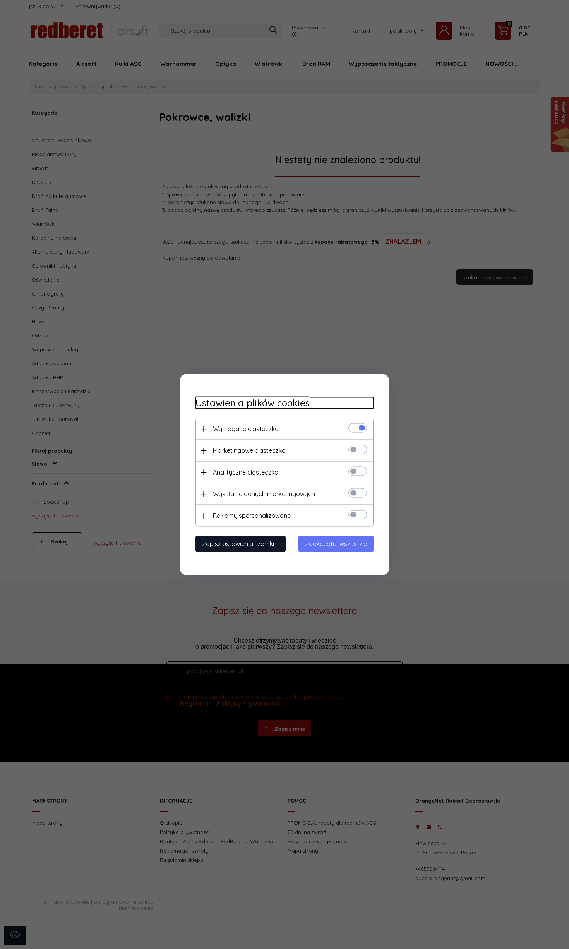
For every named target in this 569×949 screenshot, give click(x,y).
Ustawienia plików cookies (252, 403)
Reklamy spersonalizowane (252, 515)
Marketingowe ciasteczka (249, 450)
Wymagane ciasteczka (246, 429)
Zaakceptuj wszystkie (336, 544)
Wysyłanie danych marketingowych (264, 494)
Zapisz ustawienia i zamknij (240, 544)
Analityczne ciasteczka (245, 472)
